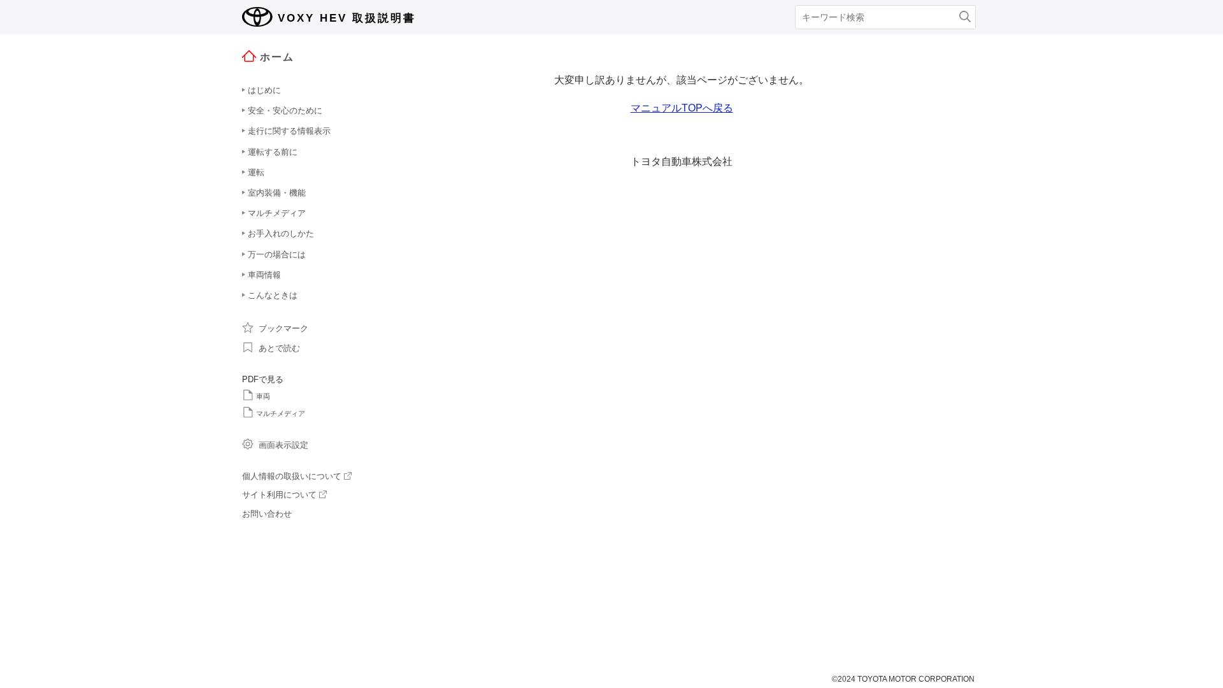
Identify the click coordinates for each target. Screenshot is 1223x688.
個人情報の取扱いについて (291, 476)
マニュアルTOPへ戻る (682, 108)
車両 (263, 396)
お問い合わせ (267, 514)
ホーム (277, 57)
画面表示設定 (283, 445)
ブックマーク (283, 328)
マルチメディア (280, 413)
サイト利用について (279, 494)
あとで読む (279, 348)
